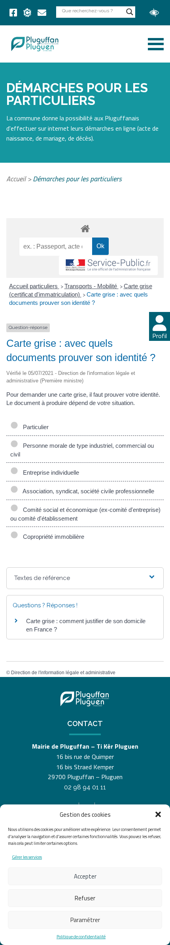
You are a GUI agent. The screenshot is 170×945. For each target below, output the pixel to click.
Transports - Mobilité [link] (91, 286)
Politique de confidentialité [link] (81, 937)
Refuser (85, 898)
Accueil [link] (16, 178)
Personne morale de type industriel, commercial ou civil (82, 450)
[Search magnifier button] (129, 11)
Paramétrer (85, 919)
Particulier (34, 427)
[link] (13, 12)
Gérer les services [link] (27, 857)
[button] (158, 814)
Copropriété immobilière (52, 536)
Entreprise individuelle (49, 472)
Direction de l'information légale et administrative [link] (63, 672)
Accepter (85, 876)
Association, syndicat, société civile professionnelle (87, 491)
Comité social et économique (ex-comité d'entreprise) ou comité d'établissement (85, 514)
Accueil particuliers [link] (34, 286)
